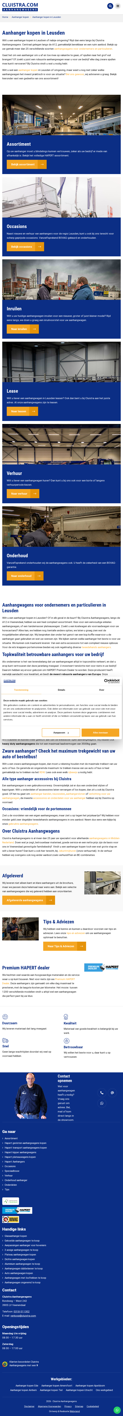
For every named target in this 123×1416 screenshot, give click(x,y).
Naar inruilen (19, 329)
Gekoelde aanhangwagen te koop (22, 1240)
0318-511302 (22, 1311)
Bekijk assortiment (23, 164)
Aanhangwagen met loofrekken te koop (25, 1277)
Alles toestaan (100, 732)
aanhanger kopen (28, 70)
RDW (42, 772)
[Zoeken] (110, 6)
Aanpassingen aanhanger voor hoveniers (25, 1245)
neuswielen (58, 793)
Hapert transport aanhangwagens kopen (26, 1147)
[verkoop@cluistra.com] (112, 1092)
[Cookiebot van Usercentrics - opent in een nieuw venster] (106, 681)
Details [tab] (61, 689)
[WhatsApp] (117, 1410)
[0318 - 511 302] (101, 1092)
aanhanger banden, (41, 793)
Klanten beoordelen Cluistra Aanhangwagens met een (24, 1363)
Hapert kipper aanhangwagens (20, 1152)
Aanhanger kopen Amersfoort (56, 1385)
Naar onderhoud (21, 575)
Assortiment (11, 1138)
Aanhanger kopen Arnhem (23, 1390)
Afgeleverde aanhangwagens (25, 900)
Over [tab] (101, 689)
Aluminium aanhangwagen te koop (22, 1263)
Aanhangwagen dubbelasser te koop (24, 1268)
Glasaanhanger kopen (16, 1236)
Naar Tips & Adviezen (61, 946)
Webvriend (75, 1411)
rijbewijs (73, 772)
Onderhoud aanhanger (16, 1180)
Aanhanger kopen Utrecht (79, 1390)
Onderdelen (11, 1184)
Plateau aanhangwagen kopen (20, 1254)
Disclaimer (29, 1406)
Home (5, 17)
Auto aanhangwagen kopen (19, 1273)
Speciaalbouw (12, 1171)
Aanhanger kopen (20, 17)
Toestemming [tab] (21, 689)
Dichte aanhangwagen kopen (20, 1259)
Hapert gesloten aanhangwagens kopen (25, 1143)
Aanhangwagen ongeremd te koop (22, 1282)
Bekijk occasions (21, 246)
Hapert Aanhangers (15, 1161)
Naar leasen (18, 411)
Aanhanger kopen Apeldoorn (90, 1385)
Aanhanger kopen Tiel (51, 1390)
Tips (7, 1189)
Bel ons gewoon (75, 74)
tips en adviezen (76, 933)
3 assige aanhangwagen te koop (21, 1250)
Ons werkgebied (104, 1390)
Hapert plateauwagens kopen (20, 1157)
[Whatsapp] (101, 1103)
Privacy (68, 1406)
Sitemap (79, 1406)
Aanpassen (59, 732)
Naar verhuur (19, 493)
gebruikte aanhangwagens (23, 823)
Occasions (10, 1166)
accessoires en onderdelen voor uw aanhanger (59, 798)
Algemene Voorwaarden (49, 1406)
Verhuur (9, 1175)
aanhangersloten (75, 793)
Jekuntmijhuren (67, 850)
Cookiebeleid (93, 1406)
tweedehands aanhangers (96, 647)
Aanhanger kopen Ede (27, 1385)
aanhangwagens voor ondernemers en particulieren (83, 48)
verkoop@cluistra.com (23, 1315)
